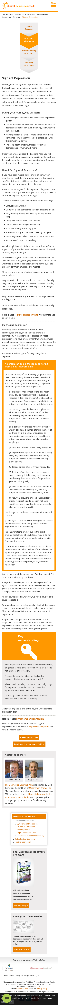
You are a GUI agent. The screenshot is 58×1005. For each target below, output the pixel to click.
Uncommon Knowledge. (40, 788)
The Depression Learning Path (19, 784)
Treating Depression (22, 842)
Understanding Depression (25, 839)
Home (16, 14)
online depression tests (27, 314)
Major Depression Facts (26, 833)
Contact (31, 975)
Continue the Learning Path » (29, 744)
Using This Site (21, 975)
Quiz (37, 975)
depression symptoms (39, 726)
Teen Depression (23, 830)
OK (11, 1002)
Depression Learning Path (24, 816)
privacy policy (42, 989)
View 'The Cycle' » (21, 949)
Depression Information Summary (30, 836)
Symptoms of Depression (30, 718)
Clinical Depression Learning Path (33, 14)
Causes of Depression (26, 827)
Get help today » (21, 905)
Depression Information (11, 17)
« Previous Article (29, 737)
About (12, 975)
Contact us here (22, 989)
